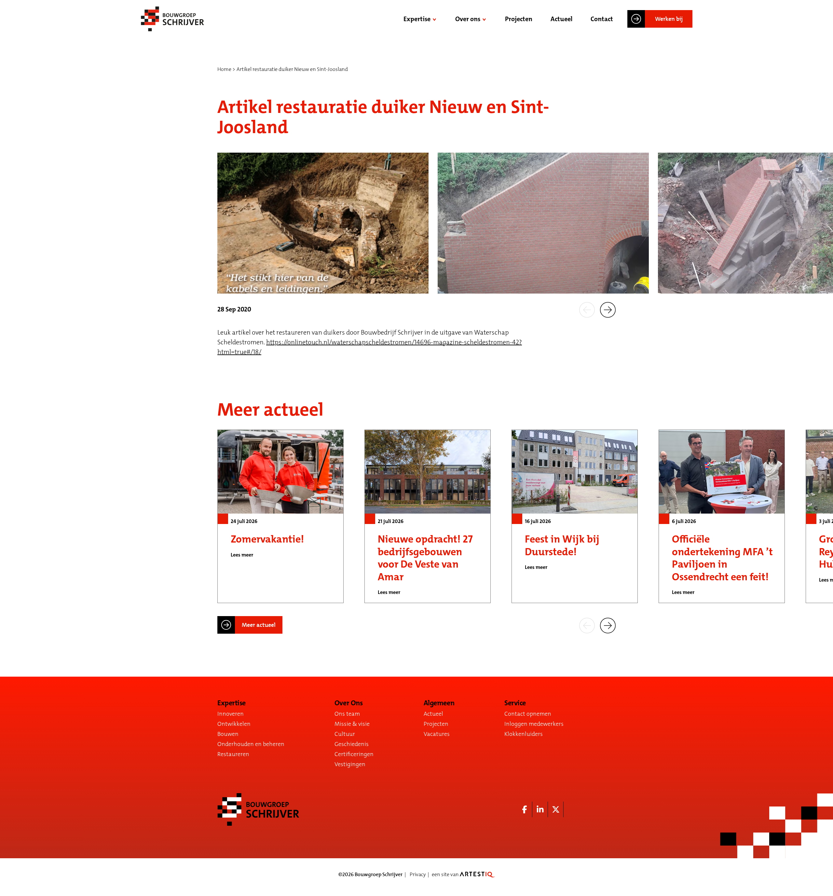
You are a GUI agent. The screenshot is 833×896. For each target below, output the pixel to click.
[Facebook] (524, 809)
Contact (602, 19)
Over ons (467, 19)
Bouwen (228, 734)
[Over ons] (484, 19)
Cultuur (345, 734)
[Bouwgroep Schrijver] (172, 19)
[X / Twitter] (556, 809)
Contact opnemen (527, 714)
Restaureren (233, 754)
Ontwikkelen (234, 724)
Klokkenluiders (523, 734)
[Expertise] (435, 19)
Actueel (561, 19)
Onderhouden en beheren (250, 744)
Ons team (347, 714)
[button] (587, 309)
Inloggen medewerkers (534, 724)
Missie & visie (352, 724)
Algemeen (439, 703)
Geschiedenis (352, 744)
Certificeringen (354, 754)
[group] (280, 516)
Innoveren (230, 714)
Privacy (418, 874)
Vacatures (437, 734)
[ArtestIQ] (477, 874)
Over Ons (348, 703)
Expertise (416, 19)
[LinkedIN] (540, 809)
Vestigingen (350, 764)
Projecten (518, 19)
